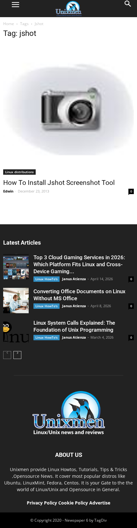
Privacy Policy (42, 503)
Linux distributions (19, 172)
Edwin (8, 191)
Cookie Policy (73, 503)
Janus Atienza (74, 278)
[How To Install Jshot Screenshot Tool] (68, 109)
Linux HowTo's (46, 279)
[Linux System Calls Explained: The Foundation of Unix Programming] (16, 332)
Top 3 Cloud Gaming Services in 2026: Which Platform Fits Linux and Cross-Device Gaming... (79, 264)
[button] (128, 8)
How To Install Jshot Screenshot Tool (59, 182)
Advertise (99, 503)
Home (8, 23)
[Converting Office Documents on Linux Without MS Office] (16, 300)
